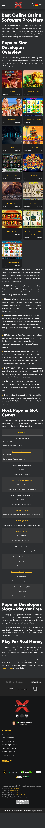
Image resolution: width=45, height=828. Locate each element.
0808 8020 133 (20, 795)
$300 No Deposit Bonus (9, 752)
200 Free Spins (6, 734)
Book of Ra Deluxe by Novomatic (21, 572)
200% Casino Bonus (8, 741)
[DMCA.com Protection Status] (22, 804)
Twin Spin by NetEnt (22, 510)
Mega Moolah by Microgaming (21, 452)
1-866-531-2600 (14, 790)
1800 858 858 (15, 788)
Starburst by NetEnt (22, 521)
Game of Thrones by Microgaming (21, 480)
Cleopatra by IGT (21, 531)
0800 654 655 (18, 792)
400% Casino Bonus (8, 738)
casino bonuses (7, 668)
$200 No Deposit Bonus (9, 745)
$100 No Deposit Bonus (9, 748)
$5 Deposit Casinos (8, 755)
